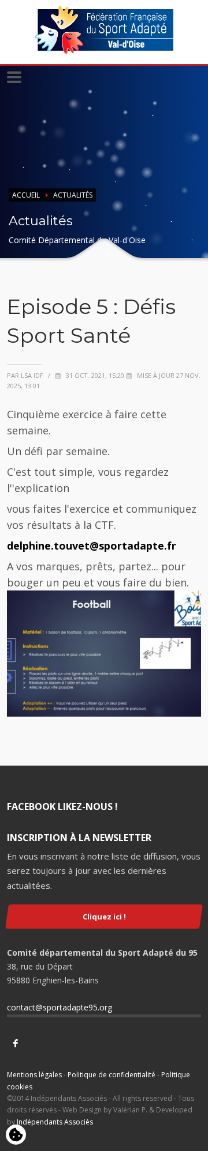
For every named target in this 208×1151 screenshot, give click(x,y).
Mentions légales (34, 1075)
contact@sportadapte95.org (59, 1007)
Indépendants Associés (55, 1122)
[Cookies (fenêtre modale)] (16, 1135)
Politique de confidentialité (111, 1075)
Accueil (26, 195)
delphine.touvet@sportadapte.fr (91, 545)
